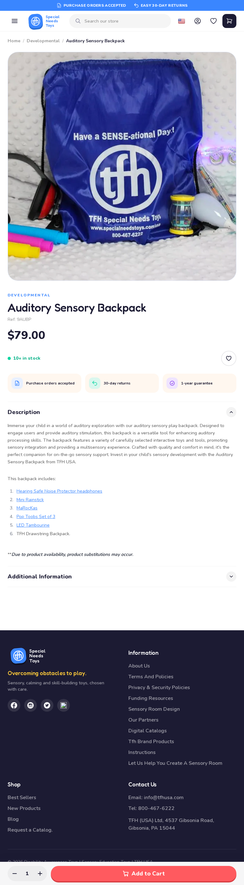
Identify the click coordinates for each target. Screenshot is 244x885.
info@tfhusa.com (164, 797)
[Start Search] (78, 21)
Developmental (43, 41)
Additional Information (40, 576)
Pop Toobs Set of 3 (36, 517)
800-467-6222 (156, 808)
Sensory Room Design (154, 709)
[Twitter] (47, 705)
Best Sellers (22, 797)
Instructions (142, 752)
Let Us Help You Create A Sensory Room (175, 763)
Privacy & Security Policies (159, 687)
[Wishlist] (213, 21)
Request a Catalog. (30, 829)
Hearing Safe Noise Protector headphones (59, 491)
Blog (13, 819)
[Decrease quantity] (15, 873)
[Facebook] (14, 705)
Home (14, 41)
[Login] (198, 21)
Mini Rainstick (30, 500)
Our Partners (143, 719)
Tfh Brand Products (151, 741)
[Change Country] (182, 21)
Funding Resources (150, 698)
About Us (139, 665)
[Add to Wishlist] (228, 358)
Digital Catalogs (147, 730)
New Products (24, 808)
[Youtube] (63, 705)
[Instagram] (30, 705)
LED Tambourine (33, 525)
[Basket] (229, 21)
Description (24, 412)
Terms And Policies (150, 676)
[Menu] (15, 21)
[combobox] (125, 21)
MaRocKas (27, 508)
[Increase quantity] (40, 873)
